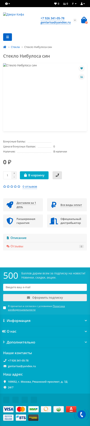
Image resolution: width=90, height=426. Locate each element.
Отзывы (46, 246)
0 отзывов (30, 186)
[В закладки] (81, 68)
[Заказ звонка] (81, 414)
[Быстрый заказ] (57, 175)
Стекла (15, 47)
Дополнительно (21, 342)
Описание (18, 238)
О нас (11, 331)
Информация (19, 321)
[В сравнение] (81, 77)
